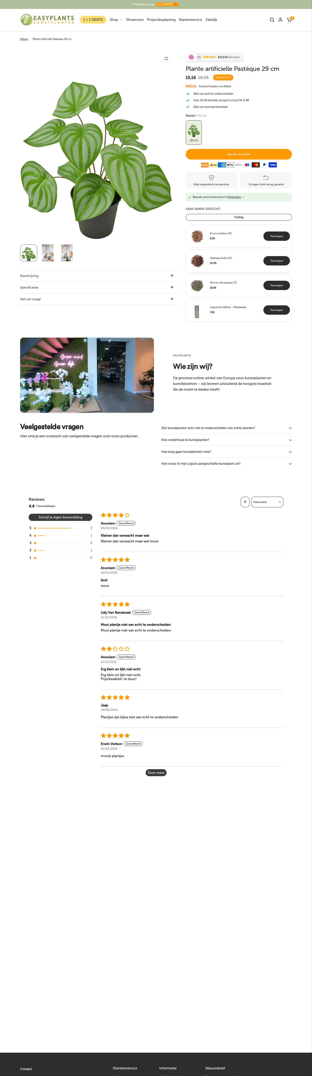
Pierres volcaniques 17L (223, 282)
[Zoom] (166, 58)
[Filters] (245, 502)
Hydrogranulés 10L (221, 258)
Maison (24, 39)
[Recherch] (272, 19)
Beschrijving (29, 276)
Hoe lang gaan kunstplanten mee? (186, 452)
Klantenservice (190, 20)
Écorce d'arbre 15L (221, 233)
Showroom (135, 20)
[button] (60, 528)
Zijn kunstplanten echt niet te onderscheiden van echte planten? (208, 428)
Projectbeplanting (161, 20)
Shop (114, 20)
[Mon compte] (280, 19)
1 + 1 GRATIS (93, 20)
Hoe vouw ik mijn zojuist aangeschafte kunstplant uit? (200, 464)
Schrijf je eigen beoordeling (60, 517)
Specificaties (29, 287)
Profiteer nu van (155, 4)
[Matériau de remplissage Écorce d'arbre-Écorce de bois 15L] (197, 236)
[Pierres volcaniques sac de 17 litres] (197, 285)
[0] (288, 19)
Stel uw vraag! (30, 299)
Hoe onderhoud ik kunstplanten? (185, 440)
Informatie (168, 1068)
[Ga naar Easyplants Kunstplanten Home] (47, 19)
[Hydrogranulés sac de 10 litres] (197, 260)
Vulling (238, 217)
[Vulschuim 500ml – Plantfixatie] (197, 310)
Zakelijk (211, 20)
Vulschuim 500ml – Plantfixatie (228, 307)
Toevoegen (276, 236)
